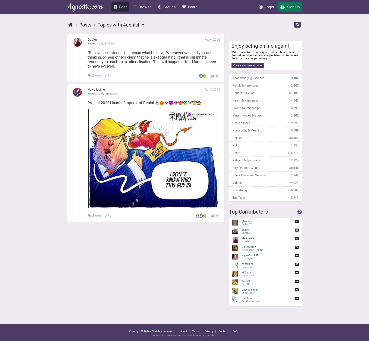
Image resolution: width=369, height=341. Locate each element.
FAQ (235, 331)
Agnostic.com (85, 7)
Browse (145, 7)
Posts (266, 153)
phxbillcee (247, 265)
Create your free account (248, 65)
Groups (169, 7)
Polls (266, 145)
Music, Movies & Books (266, 115)
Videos (266, 183)
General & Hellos (266, 93)
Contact (223, 331)
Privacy (209, 331)
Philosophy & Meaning (266, 130)
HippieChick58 (250, 257)
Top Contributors (248, 212)
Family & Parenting (266, 85)
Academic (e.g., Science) (266, 78)
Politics (266, 138)
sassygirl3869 (250, 291)
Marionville (248, 240)
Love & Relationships (266, 108)
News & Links (266, 123)
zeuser (246, 282)
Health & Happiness (266, 100)
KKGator (248, 274)
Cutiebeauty (252, 248)
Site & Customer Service (266, 175)
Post (123, 7)
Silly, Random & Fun (266, 168)
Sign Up (293, 7)
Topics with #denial (118, 25)
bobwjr (247, 231)
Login (269, 7)
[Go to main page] (70, 25)
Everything (266, 190)
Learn (193, 7)
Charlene (250, 300)
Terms (196, 331)
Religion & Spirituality (266, 160)
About (183, 331)
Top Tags (266, 197)
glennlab (247, 223)
